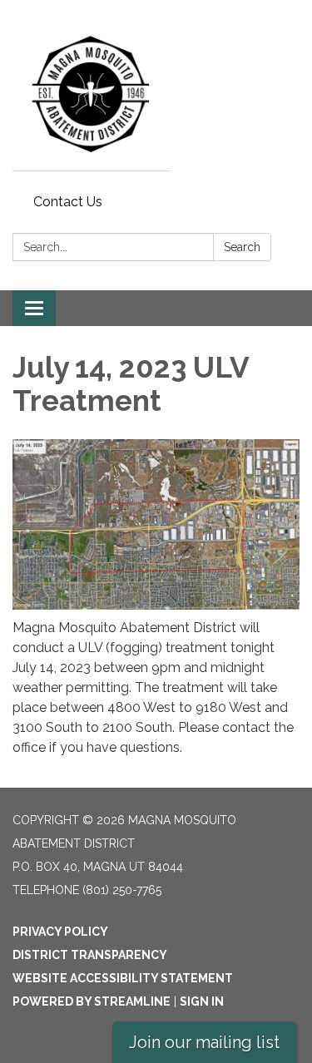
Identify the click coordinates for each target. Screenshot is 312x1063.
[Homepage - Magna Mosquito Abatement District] (156, 94)
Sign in (202, 1001)
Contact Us (67, 202)
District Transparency (89, 955)
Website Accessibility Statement (122, 978)
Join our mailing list (204, 1042)
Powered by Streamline (91, 1001)
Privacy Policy (60, 931)
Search (242, 247)
